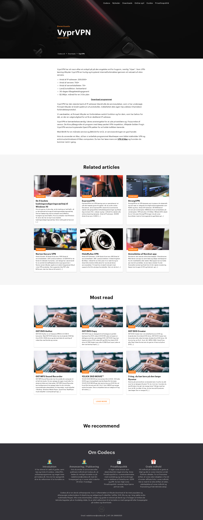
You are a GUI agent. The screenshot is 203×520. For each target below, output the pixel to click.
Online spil (139, 3)
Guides (149, 3)
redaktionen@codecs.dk (80, 477)
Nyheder (116, 3)
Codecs (106, 3)
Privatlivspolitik (162, 3)
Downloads (127, 3)
